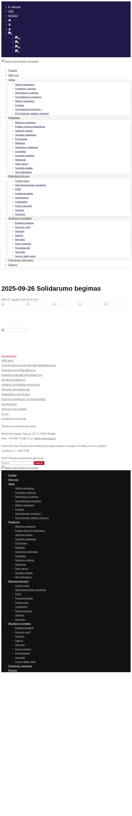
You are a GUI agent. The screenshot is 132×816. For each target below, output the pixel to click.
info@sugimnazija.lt (45, 438)
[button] (66, 356)
